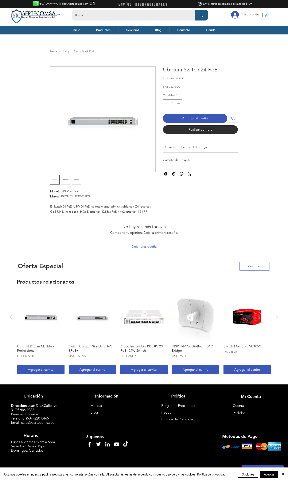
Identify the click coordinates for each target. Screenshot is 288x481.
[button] (266, 15)
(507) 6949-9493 (49, 3)
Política (178, 396)
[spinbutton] (172, 103)
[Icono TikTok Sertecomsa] (125, 444)
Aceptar (269, 474)
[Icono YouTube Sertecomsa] (116, 444)
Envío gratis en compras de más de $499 (227, 3)
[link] (170, 147)
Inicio (54, 51)
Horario (31, 435)
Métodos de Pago (240, 436)
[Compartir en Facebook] (165, 173)
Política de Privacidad (178, 419)
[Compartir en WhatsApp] (181, 173)
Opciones (248, 474)
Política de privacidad (211, 474)
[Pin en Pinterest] (173, 173)
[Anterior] (10, 317)
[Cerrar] (282, 474)
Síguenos (95, 436)
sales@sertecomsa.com (39, 422)
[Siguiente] (277, 317)
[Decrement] (166, 103)
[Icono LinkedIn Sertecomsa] (107, 444)
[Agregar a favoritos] (233, 118)
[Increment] (179, 103)
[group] (144, 333)
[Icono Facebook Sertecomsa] (89, 444)
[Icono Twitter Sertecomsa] (98, 444)
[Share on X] (189, 173)
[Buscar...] (201, 15)
